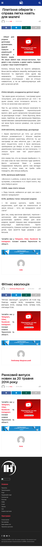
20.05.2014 (19, 21)
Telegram (19, 239)
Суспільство (4, 497)
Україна (3, 506)
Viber (26, 239)
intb (11, 21)
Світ (2, 509)
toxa (11, 386)
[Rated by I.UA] (5, 479)
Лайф (3, 502)
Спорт (3, 504)
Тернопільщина (5, 490)
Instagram (5, 241)
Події (2, 492)
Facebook (34, 239)
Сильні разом (5, 519)
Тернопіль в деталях (7, 526)
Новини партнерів (6, 511)
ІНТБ (9, 539)
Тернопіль (4, 488)
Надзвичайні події (6, 495)
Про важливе (5, 522)
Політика (3, 499)
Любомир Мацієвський (17, 288)
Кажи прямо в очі (6, 524)
